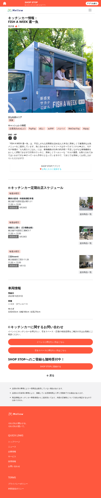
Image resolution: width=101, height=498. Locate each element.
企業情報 (12, 451)
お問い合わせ (14, 466)
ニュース (12, 446)
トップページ (14, 441)
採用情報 (12, 461)
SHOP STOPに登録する (50, 366)
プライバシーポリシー (18, 483)
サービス (12, 456)
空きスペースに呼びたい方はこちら (50, 350)
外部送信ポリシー (16, 488)
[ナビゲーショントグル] (90, 10)
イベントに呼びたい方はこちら (50, 342)
